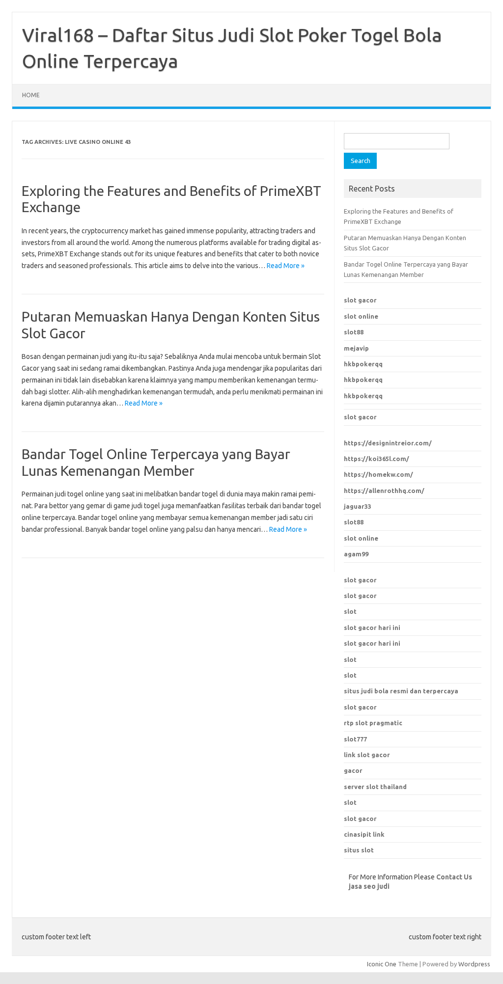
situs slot (359, 850)
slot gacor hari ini (372, 627)
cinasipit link (364, 834)
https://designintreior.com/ (388, 442)
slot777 (355, 739)
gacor (353, 770)
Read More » (286, 266)
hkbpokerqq (363, 363)
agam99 (356, 553)
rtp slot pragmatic (373, 722)
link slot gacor (367, 754)
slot (350, 611)
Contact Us (454, 877)
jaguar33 (357, 506)
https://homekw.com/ (378, 474)
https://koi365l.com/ (376, 458)
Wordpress (474, 963)
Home (31, 95)
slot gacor (360, 300)
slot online (361, 316)
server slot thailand (375, 786)
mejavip (356, 348)
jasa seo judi (369, 886)
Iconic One (381, 963)
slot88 (353, 331)
